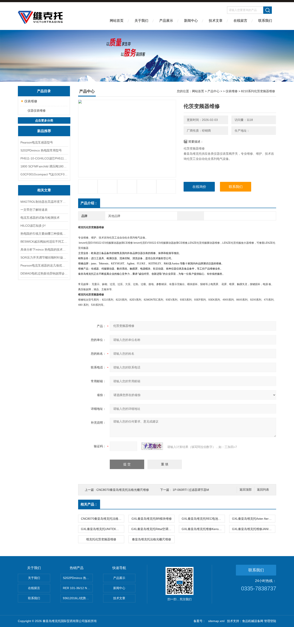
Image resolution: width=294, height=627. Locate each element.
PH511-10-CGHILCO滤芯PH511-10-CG (44, 158)
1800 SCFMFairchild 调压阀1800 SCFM (44, 166)
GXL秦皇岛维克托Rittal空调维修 (152, 529)
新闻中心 (191, 20)
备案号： (199, 621)
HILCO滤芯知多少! (33, 225)
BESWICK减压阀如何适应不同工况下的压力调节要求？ (44, 241)
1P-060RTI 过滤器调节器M (191, 489)
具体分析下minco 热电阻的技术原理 (44, 249)
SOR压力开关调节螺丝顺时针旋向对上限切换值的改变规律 (44, 257)
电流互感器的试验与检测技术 (40, 217)
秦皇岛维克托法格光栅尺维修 (151, 539)
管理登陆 (270, 621)
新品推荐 (44, 131)
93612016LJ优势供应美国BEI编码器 (78, 598)
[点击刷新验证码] (152, 446)
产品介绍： (89, 203)
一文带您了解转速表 (34, 209)
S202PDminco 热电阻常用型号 (41, 150)
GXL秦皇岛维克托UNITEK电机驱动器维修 (102, 529)
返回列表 (263, 489)
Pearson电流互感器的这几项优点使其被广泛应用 (44, 265)
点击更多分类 (44, 120)
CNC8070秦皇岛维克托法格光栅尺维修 (122, 489)
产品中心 (213, 91)
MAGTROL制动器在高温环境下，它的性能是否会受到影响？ (44, 201)
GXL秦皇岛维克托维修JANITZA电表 (253, 529)
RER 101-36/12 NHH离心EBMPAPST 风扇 (78, 588)
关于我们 (141, 20)
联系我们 (265, 20)
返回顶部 (246, 489)
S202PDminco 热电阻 (77, 578)
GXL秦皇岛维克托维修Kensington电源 (203, 529)
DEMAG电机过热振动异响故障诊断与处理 (44, 273)
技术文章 (216, 20)
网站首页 (117, 20)
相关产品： (89, 504)
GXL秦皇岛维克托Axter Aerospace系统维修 (253, 518)
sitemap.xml (216, 621)
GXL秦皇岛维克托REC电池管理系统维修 (203, 518)
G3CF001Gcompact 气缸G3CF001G (44, 174)
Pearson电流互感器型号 (36, 142)
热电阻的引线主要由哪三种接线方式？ (44, 233)
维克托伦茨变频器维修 (101, 539)
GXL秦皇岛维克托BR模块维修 (152, 518)
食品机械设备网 (252, 621)
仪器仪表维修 (37, 110)
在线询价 (199, 187)
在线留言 (240, 20)
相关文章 (44, 190)
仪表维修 (30, 101)
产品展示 (166, 20)
